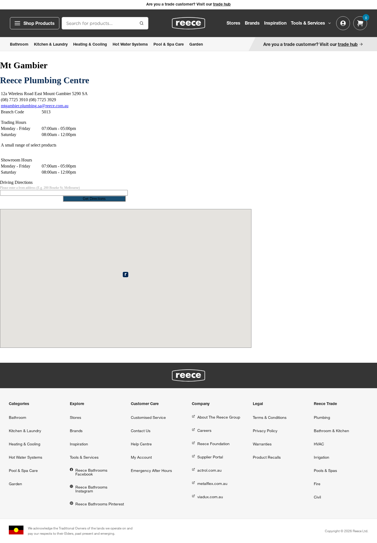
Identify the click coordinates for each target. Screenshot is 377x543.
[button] (125, 274)
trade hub (222, 5)
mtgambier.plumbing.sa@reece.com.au (34, 105)
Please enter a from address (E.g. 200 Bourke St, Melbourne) (40, 188)
